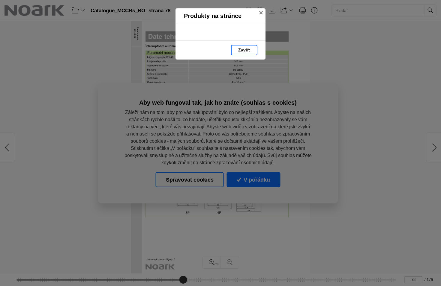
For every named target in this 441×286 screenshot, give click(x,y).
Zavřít (244, 50)
